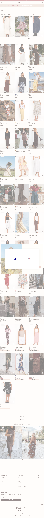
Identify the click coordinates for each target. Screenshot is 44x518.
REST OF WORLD (27, 264)
